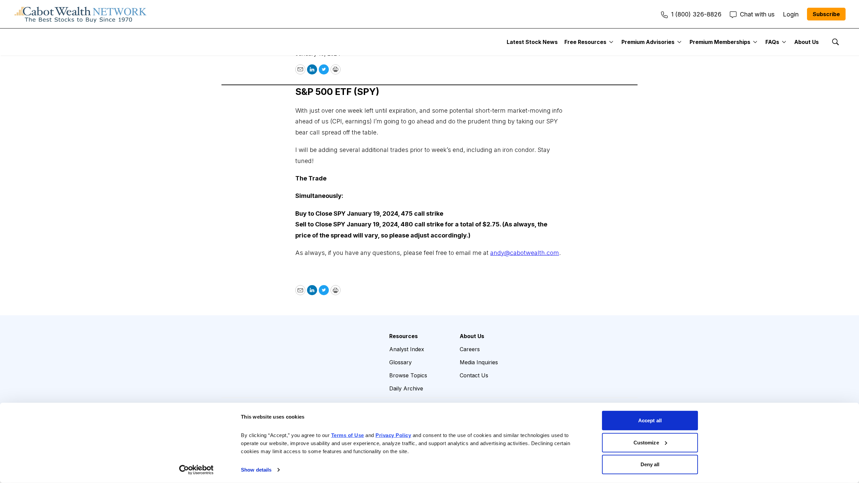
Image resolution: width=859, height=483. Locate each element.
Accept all (650, 420)
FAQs (772, 42)
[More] (611, 42)
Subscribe (826, 14)
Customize (646, 442)
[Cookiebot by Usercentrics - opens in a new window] (196, 470)
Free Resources (585, 42)
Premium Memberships (720, 42)
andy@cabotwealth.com (524, 252)
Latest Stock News (532, 42)
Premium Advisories (647, 42)
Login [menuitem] (791, 14)
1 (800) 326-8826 (696, 14)
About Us (806, 42)
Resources (403, 336)
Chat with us (757, 14)
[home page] (80, 14)
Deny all (650, 464)
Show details (256, 470)
